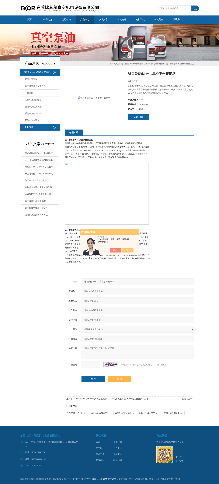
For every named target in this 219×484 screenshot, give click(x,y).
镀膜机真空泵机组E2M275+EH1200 (125, 413)
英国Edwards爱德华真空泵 (37, 72)
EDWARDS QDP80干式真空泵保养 (91, 399)
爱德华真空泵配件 (33, 113)
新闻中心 (117, 448)
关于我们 (117, 442)
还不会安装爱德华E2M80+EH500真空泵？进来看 (42, 160)
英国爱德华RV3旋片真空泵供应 (76, 413)
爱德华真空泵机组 (33, 107)
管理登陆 (140, 479)
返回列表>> (187, 399)
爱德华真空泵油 (32, 120)
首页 (111, 64)
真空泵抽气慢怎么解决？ (36, 208)
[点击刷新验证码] (110, 364)
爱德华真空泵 (31, 79)
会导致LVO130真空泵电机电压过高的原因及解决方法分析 (42, 194)
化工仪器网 (161, 479)
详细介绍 (74, 132)
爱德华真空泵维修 (33, 100)
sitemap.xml (174, 479)
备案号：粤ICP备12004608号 (105, 479)
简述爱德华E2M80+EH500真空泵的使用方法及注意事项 (42, 153)
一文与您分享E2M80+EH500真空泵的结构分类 (42, 174)
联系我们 (117, 460)
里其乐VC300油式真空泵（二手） (135, 399)
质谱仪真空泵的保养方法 (36, 215)
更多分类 (28, 127)
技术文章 (100, 454)
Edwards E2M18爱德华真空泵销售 (101, 413)
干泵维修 (29, 93)
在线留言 (138, 117)
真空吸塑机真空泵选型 (35, 201)
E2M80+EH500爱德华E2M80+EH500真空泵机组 (149, 413)
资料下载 (117, 454)
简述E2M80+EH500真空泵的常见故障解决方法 (42, 167)
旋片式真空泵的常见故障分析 (38, 187)
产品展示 (100, 448)
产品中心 (119, 64)
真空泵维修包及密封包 (35, 86)
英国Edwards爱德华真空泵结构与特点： (42, 180)
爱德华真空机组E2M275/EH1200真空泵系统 (174, 413)
